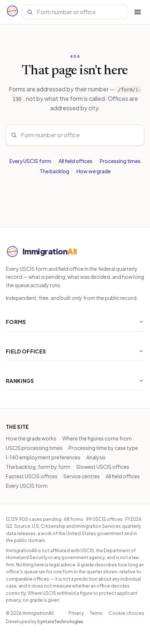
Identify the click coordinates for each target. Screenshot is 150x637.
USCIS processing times (34, 447)
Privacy (76, 613)
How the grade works (31, 438)
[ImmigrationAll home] (12, 12)
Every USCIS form (30, 161)
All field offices (75, 161)
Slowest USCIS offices (102, 466)
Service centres (81, 476)
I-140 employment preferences (43, 457)
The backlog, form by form (38, 466)
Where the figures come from (97, 438)
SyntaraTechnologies (60, 621)
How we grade (93, 171)
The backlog (54, 171)
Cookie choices (126, 613)
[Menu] (137, 12)
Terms (96, 613)
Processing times (120, 161)
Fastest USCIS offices (32, 476)
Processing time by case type (103, 447)
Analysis (96, 457)
